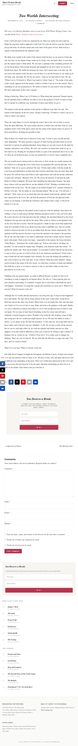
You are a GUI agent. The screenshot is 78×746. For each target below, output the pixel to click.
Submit (62, 3)
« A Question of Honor (12, 446)
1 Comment (40, 23)
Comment (8, 468)
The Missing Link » (66, 446)
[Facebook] (11, 382)
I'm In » (39, 427)
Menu (72, 3)
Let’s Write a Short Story (9, 710)
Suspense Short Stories (47, 707)
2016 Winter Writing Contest (57, 21)
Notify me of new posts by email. (19, 545)
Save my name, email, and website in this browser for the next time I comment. (36, 534)
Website (7, 523)
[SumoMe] (35, 382)
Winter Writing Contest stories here (29, 34)
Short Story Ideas (7, 726)
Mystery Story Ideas (20, 726)
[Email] (29, 382)
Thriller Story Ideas (12, 729)
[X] (17, 382)
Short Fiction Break (11, 2)
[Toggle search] (54, 3)
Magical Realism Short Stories (65, 707)
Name (7, 501)
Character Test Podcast (25, 710)
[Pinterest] (23, 382)
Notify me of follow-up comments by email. (23, 539)
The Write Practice (7, 707)
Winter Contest (35, 21)
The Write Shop (19, 707)
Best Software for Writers (19, 712)
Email (7, 512)
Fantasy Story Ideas (25, 729)
